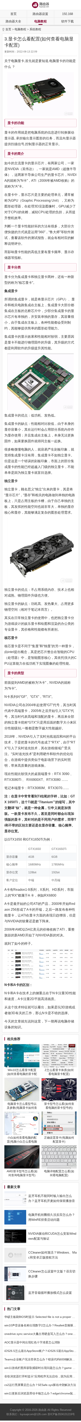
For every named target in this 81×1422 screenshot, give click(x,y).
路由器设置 (40, 14)
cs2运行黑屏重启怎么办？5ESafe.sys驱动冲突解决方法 (40, 1385)
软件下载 (67, 21)
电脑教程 (40, 21)
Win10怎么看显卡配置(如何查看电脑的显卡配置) (22, 1074)
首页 (13, 14)
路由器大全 (13, 21)
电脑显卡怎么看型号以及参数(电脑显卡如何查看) (22, 1107)
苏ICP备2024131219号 (61, 1414)
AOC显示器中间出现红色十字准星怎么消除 (32, 1342)
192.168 (67, 14)
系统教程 (35, 29)
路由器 (42, 1409)
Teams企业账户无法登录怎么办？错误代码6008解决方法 (41, 1359)
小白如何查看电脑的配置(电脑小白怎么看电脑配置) (22, 1141)
